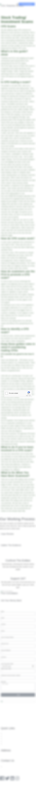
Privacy (27, 395)
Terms (30, 395)
